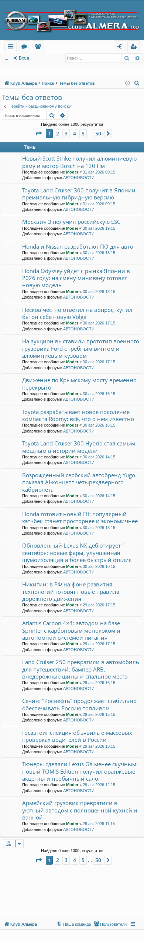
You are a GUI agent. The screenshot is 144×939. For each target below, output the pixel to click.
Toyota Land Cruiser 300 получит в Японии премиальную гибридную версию (79, 193)
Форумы (25, 47)
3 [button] (66, 133)
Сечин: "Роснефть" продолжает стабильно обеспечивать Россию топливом (79, 704)
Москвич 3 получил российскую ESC (71, 221)
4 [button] (74, 133)
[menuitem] (137, 83)
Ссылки (12, 47)
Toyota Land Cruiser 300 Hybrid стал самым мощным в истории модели (78, 447)
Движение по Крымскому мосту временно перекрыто (79, 383)
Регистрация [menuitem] (135, 47)
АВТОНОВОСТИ (79, 177)
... (6, 58)
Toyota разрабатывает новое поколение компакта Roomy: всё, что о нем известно (78, 415)
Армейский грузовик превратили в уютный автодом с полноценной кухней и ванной (79, 810)
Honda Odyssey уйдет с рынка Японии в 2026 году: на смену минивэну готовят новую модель (76, 278)
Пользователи (39, 47)
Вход (24, 58)
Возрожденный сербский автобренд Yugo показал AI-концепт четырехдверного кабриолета (78, 482)
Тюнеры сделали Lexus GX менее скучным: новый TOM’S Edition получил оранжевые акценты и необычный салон (80, 771)
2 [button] (57, 133)
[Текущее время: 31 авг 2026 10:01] (127, 83)
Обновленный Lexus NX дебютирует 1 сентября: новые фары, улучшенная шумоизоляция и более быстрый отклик (77, 552)
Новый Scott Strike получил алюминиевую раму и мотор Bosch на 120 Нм (79, 162)
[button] (38, 133)
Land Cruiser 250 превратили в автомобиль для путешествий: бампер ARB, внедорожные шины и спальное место (80, 669)
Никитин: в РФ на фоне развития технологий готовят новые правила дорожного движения (70, 591)
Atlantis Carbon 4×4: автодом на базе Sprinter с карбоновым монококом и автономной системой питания (71, 630)
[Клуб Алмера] (72, 20)
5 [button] (83, 133)
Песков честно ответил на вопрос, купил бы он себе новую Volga (77, 313)
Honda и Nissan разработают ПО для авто (77, 246)
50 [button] (98, 133)
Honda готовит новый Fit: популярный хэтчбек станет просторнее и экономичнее (80, 517)
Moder (72, 172)
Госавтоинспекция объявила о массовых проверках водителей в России (77, 736)
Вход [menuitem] (121, 47)
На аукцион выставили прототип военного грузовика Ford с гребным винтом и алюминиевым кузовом (80, 348)
